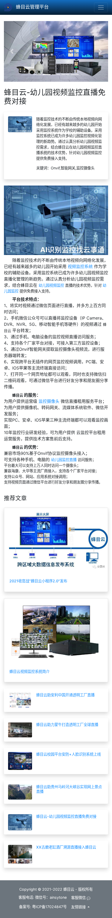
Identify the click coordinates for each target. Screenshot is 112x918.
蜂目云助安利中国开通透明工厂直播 (65, 695)
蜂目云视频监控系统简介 (29, 671)
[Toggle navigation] (101, 7)
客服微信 (79, 897)
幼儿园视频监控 (52, 285)
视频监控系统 (81, 266)
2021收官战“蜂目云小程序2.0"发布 (38, 581)
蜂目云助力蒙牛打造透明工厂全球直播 (67, 724)
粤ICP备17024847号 (49, 906)
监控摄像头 (50, 401)
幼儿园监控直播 (64, 459)
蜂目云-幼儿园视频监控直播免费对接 (66, 816)
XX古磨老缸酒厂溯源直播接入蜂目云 (66, 847)
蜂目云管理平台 (32, 7)
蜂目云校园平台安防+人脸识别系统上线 (68, 754)
